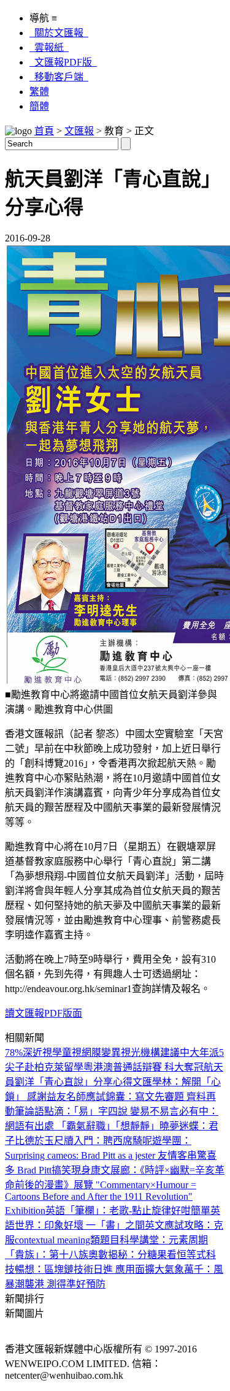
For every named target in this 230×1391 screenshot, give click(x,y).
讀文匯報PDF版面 (43, 1013)
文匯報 (79, 131)
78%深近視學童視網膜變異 (63, 1052)
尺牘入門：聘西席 (93, 1140)
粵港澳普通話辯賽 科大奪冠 (143, 1067)
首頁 (44, 131)
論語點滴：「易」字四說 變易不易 (97, 1111)
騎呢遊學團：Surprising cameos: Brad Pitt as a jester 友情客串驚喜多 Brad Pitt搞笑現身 (111, 1155)
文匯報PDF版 (63, 62)
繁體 (39, 91)
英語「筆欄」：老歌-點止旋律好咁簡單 (127, 1210)
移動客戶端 (58, 77)
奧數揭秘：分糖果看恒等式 (147, 1254)
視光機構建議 (150, 1052)
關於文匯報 (58, 33)
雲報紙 (49, 47)
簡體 (39, 106)
